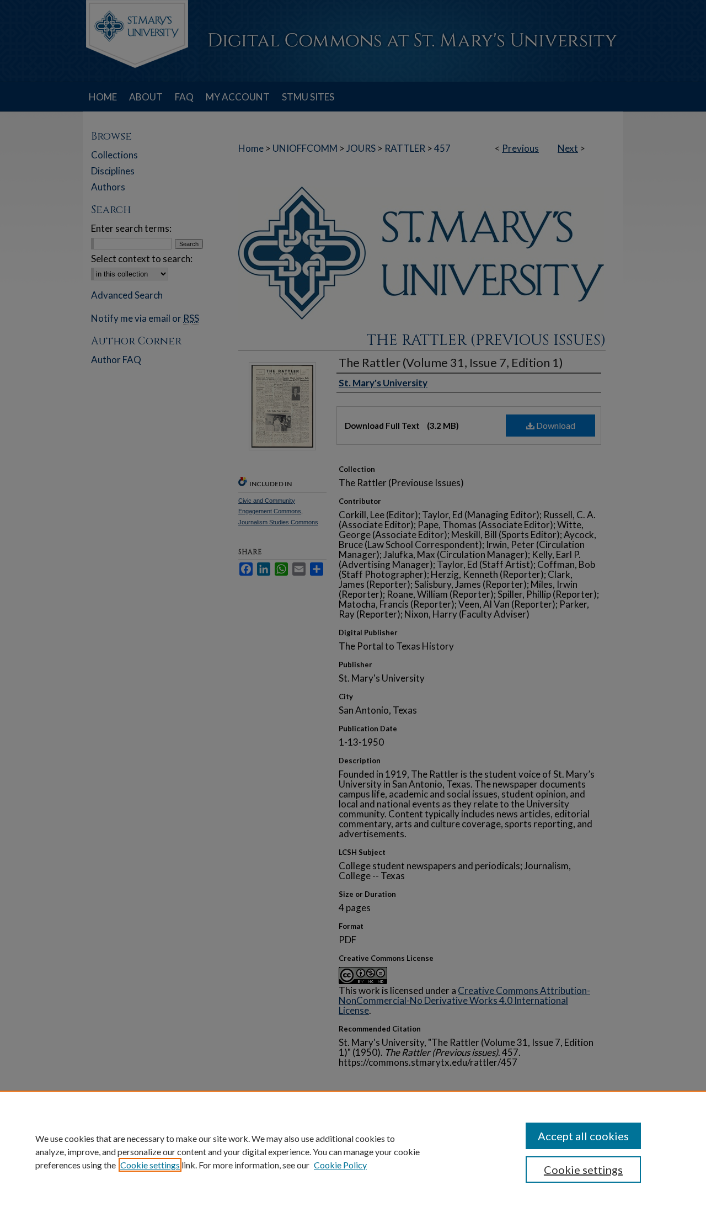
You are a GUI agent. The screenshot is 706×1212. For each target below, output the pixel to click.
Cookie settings (150, 1165)
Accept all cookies (583, 1135)
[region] (353, 1151)
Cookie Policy (340, 1165)
